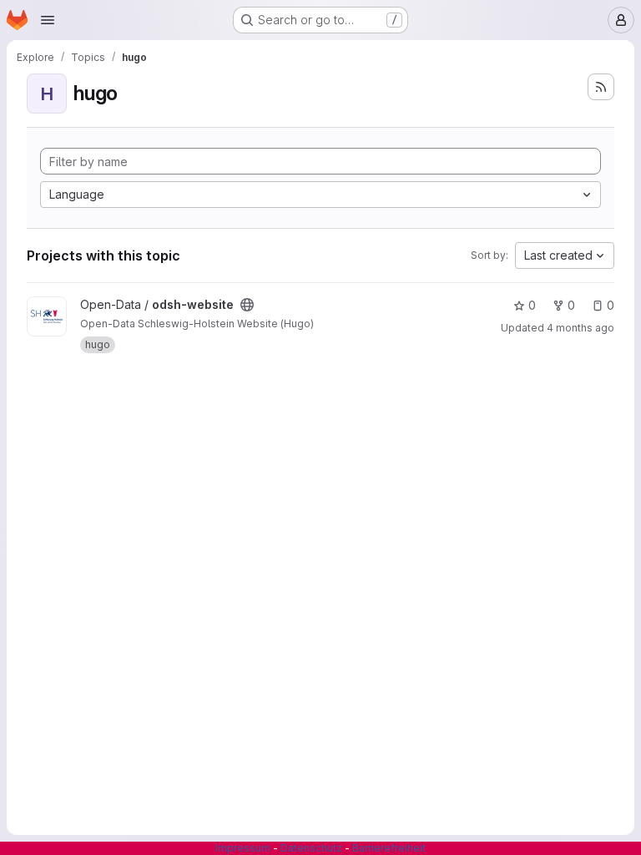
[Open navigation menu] (47, 20)
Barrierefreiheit (389, 848)
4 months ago (580, 327)
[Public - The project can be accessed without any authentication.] (247, 304)
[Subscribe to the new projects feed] (601, 86)
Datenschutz (311, 848)
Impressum (242, 848)
